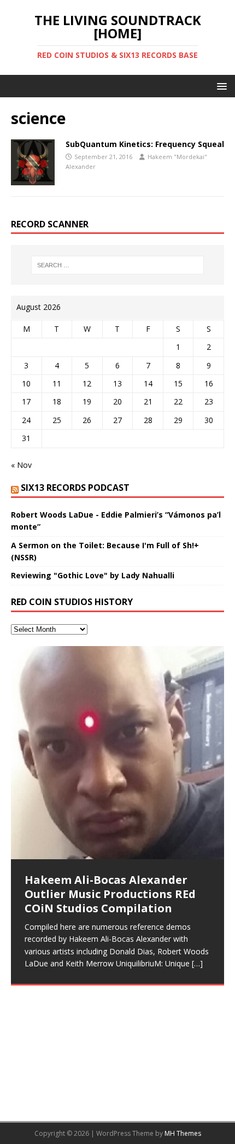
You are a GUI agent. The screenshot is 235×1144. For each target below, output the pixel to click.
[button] (220, 85)
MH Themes (182, 1133)
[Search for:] (118, 265)
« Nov (21, 465)
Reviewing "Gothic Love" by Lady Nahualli (92, 575)
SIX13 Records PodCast (75, 488)
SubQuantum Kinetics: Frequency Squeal (145, 144)
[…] (197, 963)
